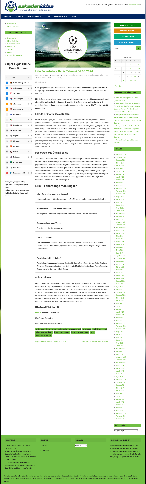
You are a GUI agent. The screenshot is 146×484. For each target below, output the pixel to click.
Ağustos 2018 (121, 413)
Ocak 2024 (120, 242)
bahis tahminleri (75, 329)
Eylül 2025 (119, 185)
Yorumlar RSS (44, 451)
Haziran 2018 (120, 419)
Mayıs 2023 (120, 264)
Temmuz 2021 (121, 326)
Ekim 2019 (119, 374)
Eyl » (120, 86)
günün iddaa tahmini (100, 329)
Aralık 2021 (120, 312)
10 (135, 69)
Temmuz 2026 (121, 157)
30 (131, 80)
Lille (45, 78)
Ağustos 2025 (121, 188)
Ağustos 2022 (121, 289)
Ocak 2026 (120, 174)
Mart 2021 (119, 337)
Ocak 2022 (120, 309)
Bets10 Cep (11, 47)
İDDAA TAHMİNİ (97, 75)
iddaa (56, 332)
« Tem (116, 86)
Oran (92, 332)
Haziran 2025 (120, 194)
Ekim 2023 (119, 250)
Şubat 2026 (120, 171)
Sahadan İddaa (134, 5)
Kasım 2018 (120, 405)
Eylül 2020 (119, 354)
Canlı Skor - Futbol (127, 25)
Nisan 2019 (120, 391)
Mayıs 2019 (120, 388)
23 (131, 76)
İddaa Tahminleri (77, 332)
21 (123, 76)
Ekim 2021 (119, 318)
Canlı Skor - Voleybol (127, 42)
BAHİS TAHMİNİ (68, 75)
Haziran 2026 (120, 160)
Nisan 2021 (120, 334)
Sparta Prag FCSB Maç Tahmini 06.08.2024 (51, 342)
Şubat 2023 (120, 273)
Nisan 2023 (120, 267)
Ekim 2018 (119, 408)
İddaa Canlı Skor (13, 26)
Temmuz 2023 (121, 259)
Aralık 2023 (120, 244)
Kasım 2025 (120, 180)
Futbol (18, 16)
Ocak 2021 (120, 343)
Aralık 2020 (120, 346)
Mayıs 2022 (120, 298)
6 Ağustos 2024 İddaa (43, 329)
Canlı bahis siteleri (13, 44)
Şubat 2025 (120, 205)
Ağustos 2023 (121, 256)
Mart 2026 (119, 169)
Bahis (54, 329)
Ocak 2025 (120, 208)
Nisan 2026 (120, 166)
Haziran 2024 (120, 228)
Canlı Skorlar (60, 16)
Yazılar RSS (44, 445)
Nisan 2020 (120, 368)
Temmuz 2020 (121, 360)
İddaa (48, 16)
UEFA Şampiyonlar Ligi (55, 78)
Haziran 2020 (120, 363)
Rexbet (9, 52)
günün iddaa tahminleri (44, 332)
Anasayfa (7, 16)
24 (135, 76)
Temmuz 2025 (121, 191)
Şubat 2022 (120, 306)
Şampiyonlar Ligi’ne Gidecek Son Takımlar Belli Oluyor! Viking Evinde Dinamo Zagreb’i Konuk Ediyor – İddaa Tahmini (20, 465)
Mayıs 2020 (120, 365)
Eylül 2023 (119, 253)
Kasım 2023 (120, 247)
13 (119, 72)
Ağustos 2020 (121, 357)
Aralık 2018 (120, 402)
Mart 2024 (119, 236)
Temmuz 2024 (121, 225)
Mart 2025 (119, 202)
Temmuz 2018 (121, 416)
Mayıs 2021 (120, 332)
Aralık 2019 (120, 371)
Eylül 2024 (119, 219)
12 (115, 72)
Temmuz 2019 (121, 382)
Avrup (9, 55)
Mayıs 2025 (120, 197)
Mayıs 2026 (120, 163)
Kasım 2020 (120, 349)
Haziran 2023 (120, 261)
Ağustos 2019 (121, 379)
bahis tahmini (62, 329)
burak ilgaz (55, 75)
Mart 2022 (119, 304)
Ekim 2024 (119, 216)
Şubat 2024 (120, 239)
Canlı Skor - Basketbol (127, 31)
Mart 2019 (119, 394)
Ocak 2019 (120, 399)
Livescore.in (11, 24)
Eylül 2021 (119, 320)
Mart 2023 (119, 270)
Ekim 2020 (119, 351)
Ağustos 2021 (121, 323)
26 (115, 80)
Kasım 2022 (120, 281)
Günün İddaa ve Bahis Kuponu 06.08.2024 (95, 342)
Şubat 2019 (120, 396)
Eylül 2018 (119, 410)
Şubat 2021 (120, 340)
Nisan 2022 (120, 301)
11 (139, 69)
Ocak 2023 (120, 275)
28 (123, 80)
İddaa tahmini (64, 332)
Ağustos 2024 (121, 222)
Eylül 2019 (119, 377)
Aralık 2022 (120, 278)
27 (119, 80)
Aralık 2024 (120, 211)
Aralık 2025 (120, 177)
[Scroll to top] (142, 480)
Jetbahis (10, 49)
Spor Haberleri (33, 16)
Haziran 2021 (120, 329)
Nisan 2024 (120, 233)
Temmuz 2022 (121, 292)
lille (86, 332)
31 (135, 80)
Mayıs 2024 (120, 230)
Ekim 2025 (119, 183)
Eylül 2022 (119, 287)
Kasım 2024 (120, 214)
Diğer (74, 16)
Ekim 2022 (119, 284)
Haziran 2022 (120, 295)
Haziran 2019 (120, 385)
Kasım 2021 (120, 315)
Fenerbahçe (78, 75)
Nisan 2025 (120, 199)
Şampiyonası (17, 55)
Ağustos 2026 (121, 154)
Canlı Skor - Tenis (127, 37)
